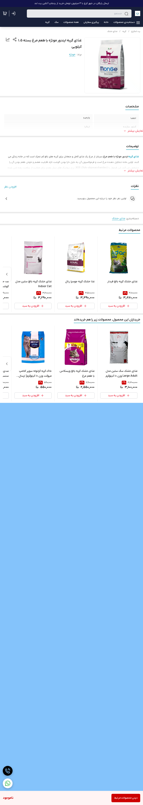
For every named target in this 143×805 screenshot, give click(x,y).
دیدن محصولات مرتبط (125, 798)
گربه (124, 31)
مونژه (72, 54)
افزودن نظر (10, 187)
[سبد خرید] (5, 13)
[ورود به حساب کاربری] (14, 13)
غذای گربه (133, 156)
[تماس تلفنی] (8, 771)
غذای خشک (112, 31)
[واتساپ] (8, 783)
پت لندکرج (135, 31)
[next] (7, 274)
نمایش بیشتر (135, 131)
